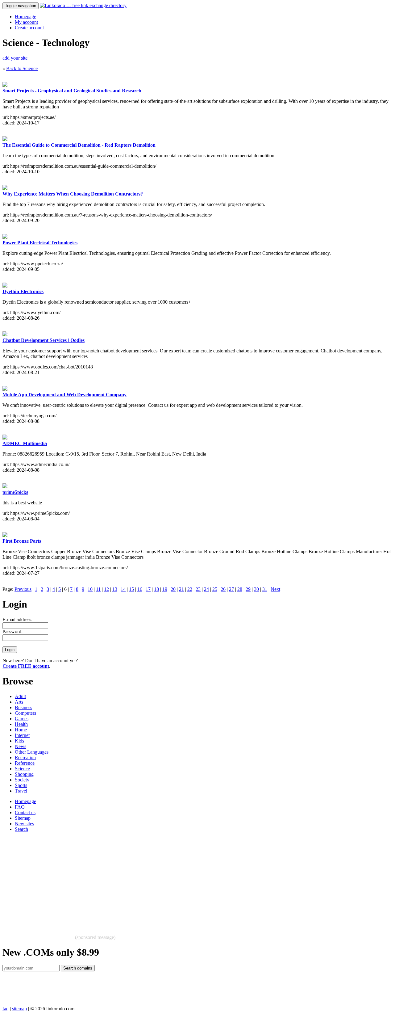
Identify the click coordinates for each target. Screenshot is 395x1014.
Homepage (25, 16)
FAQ (20, 807)
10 (90, 589)
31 (264, 589)
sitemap (19, 1008)
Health (21, 724)
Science (22, 768)
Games (21, 718)
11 (98, 589)
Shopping (24, 774)
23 (198, 589)
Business (23, 707)
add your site (14, 58)
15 (131, 589)
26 (223, 589)
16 (139, 589)
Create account (29, 27)
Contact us (25, 812)
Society (22, 779)
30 (256, 589)
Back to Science (22, 68)
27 (231, 589)
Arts (19, 702)
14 (123, 589)
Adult (20, 696)
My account (26, 22)
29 (248, 589)
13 (114, 589)
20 (173, 589)
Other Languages (31, 752)
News (20, 746)
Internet (22, 735)
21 (181, 589)
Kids (19, 740)
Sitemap (23, 818)
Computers (25, 713)
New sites (24, 823)
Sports (21, 785)
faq (5, 1008)
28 (239, 589)
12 (106, 589)
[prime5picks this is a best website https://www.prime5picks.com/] (4, 486)
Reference (25, 763)
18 (156, 589)
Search (21, 829)
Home (21, 729)
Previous (23, 589)
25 (214, 589)
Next (275, 589)
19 (164, 589)
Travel (21, 790)
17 (148, 589)
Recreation (25, 757)
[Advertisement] (187, 880)
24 (206, 589)
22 (189, 589)
